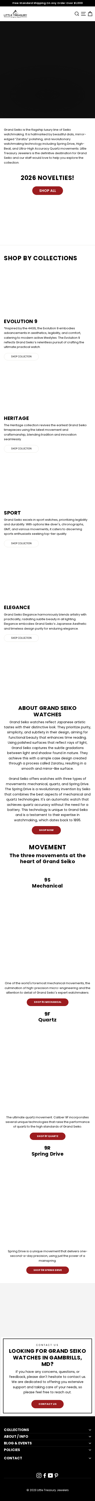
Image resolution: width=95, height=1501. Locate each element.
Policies (12, 1450)
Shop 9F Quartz (47, 1136)
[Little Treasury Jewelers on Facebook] (44, 1475)
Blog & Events (18, 1443)
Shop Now (46, 830)
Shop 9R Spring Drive (47, 1270)
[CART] (89, 14)
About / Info (16, 1436)
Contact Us (47, 1404)
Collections (16, 1430)
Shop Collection (21, 356)
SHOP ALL (47, 190)
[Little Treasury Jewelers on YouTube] (50, 1475)
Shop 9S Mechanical (47, 1002)
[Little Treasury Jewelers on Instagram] (39, 1475)
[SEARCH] (76, 14)
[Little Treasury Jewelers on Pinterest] (56, 1475)
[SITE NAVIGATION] (82, 14)
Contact (13, 1458)
